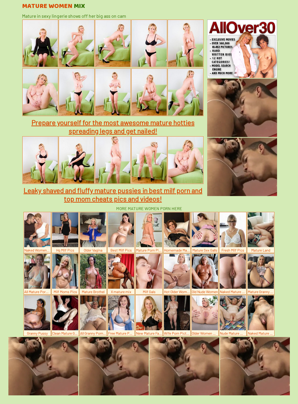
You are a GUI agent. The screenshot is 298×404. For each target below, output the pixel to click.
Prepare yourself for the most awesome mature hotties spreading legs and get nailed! (113, 126)
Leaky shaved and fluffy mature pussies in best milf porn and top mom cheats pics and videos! (113, 194)
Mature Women (53, 6)
